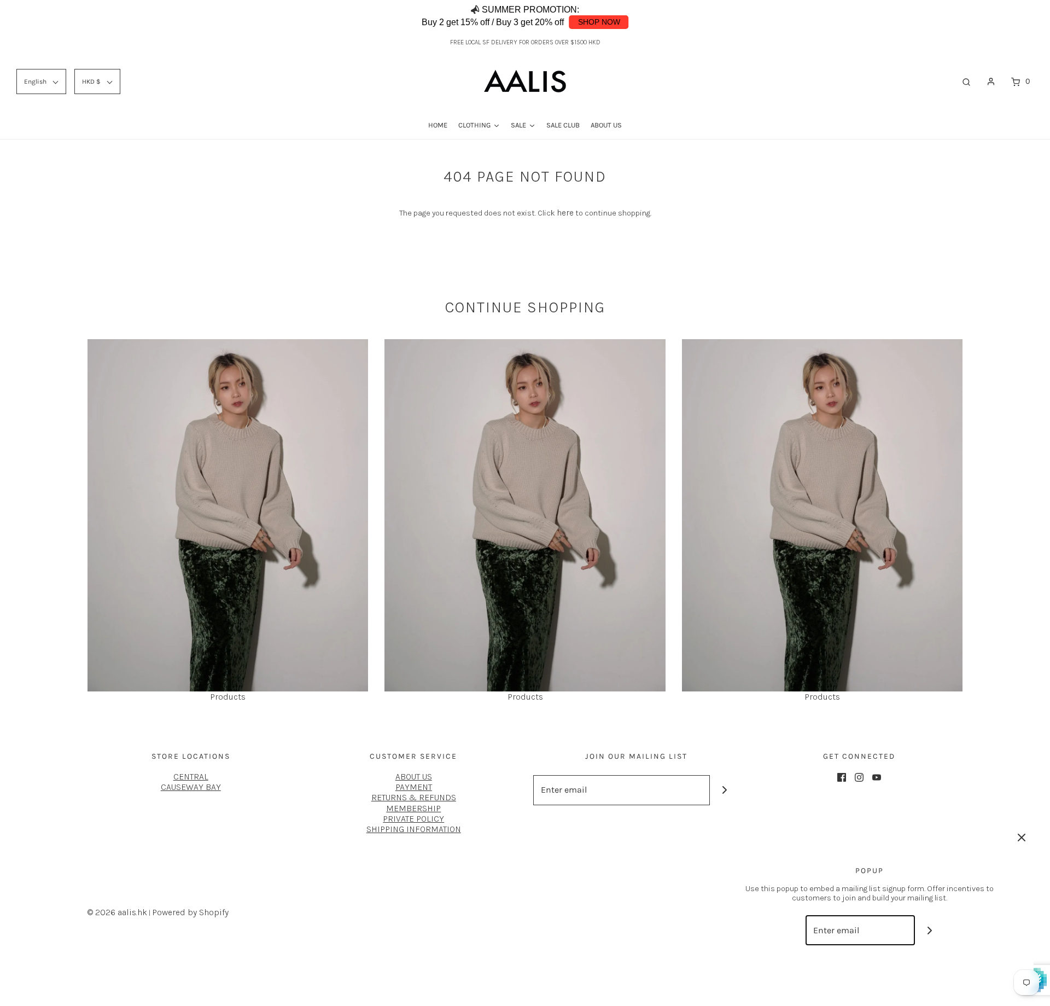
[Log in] (991, 81)
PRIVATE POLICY (413, 818)
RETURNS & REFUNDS (413, 797)
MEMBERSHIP (413, 808)
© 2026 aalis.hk (117, 912)
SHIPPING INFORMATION (413, 829)
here (565, 212)
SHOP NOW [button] (599, 22)
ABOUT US (413, 776)
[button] (1004, 16)
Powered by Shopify (190, 912)
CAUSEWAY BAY (191, 787)
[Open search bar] (966, 81)
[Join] (725, 790)
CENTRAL (190, 776)
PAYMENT (413, 787)
